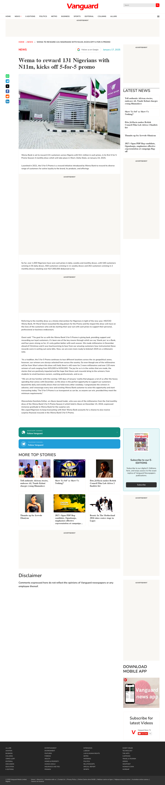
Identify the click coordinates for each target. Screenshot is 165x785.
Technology (127, 751)
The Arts (125, 753)
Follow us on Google (90, 49)
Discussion (10, 764)
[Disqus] (69, 625)
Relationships (89, 764)
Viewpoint (126, 764)
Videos (125, 761)
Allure (8, 748)
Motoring (87, 759)
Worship (125, 769)
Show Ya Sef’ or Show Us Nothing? (137, 112)
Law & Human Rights (91, 753)
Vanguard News (82, 6)
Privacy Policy (71, 779)
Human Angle (50, 764)
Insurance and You (52, 767)
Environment (50, 751)
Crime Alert (10, 759)
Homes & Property (52, 761)
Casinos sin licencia (37, 781)
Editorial (89, 16)
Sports (77, 16)
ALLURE (113, 16)
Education (10, 767)
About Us (40, 779)
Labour (86, 751)
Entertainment (50, 748)
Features (48, 753)
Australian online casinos (140, 779)
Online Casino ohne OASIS (86, 779)
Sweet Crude (127, 748)
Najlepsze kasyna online (122, 779)
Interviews (87, 748)
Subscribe (141, 484)
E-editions (30, 16)
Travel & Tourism (129, 759)
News (17, 16)
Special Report (89, 767)
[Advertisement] (69, 214)
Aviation (9, 751)
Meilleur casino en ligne (105, 779)
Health (47, 759)
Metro (54, 16)
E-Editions (10, 769)
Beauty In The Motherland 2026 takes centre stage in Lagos (102, 518)
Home (8, 16)
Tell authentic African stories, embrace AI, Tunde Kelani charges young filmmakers (141, 100)
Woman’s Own (128, 767)
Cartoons (126, 756)
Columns (102, 16)
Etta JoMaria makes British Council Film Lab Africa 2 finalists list (141, 124)
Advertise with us (50, 779)
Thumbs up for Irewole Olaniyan (140, 135)
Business (65, 16)
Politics (43, 16)
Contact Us (61, 779)
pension (48, 769)
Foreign (48, 756)
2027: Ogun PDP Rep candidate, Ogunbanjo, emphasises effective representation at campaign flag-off (140, 147)
